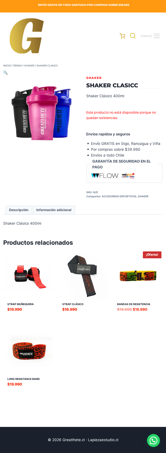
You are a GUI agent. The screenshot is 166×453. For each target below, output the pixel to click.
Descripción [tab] (19, 210)
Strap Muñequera (20, 304)
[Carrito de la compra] (120, 36)
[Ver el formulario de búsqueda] (131, 35)
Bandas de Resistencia (133, 304)
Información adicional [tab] (53, 210)
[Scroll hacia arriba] (15, 445)
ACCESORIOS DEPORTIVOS (119, 196)
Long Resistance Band (23, 379)
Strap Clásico (72, 304)
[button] (5, 73)
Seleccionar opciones (28, 317)
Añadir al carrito (83, 317)
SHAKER (94, 78)
